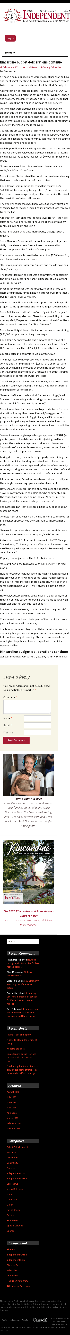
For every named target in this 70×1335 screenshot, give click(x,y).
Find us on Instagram (17, 1280)
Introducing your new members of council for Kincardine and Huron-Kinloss (22, 1012)
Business (11, 1152)
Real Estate (12, 1220)
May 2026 (11, 1107)
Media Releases (15, 1188)
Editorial (11, 1168)
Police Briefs (13, 1209)
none (9, 1194)
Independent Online (17, 1178)
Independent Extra (16, 1173)
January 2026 (13, 1128)
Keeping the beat (15, 1048)
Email (7, 725)
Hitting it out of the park (19, 1034)
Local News (31, 67)
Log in (10, 38)
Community (12, 1162)
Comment (10, 697)
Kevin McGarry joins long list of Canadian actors (23, 984)
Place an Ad (13, 1265)
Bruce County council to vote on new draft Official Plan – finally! (21, 1057)
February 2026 (14, 1123)
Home (12, 1249)
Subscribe (12, 1270)
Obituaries (12, 1199)
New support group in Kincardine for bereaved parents (23, 963)
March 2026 (12, 1118)
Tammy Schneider (52, 67)
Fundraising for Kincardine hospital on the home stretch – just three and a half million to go (22, 1070)
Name (7, 718)
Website (8, 732)
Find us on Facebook (19, 1286)
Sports (10, 1230)
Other (10, 1204)
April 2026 (12, 1112)
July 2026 (11, 1097)
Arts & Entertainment (17, 1147)
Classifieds (12, 1157)
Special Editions (15, 1225)
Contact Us (12, 1275)
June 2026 (12, 1102)
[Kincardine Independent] (36, 15)
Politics (10, 1215)
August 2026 (13, 1091)
